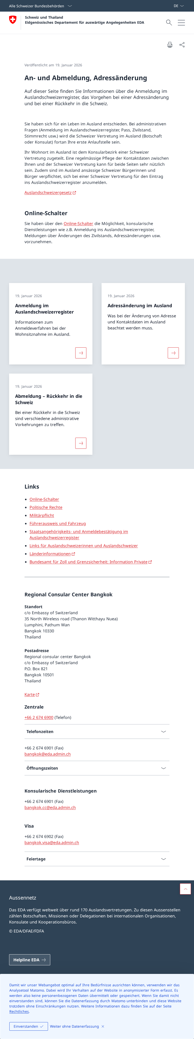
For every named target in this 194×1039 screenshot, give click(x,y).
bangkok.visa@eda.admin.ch (52, 842)
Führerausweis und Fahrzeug (58, 523)
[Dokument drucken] (170, 44)
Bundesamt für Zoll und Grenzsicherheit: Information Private (89, 562)
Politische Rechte (46, 507)
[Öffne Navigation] (181, 23)
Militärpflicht (42, 515)
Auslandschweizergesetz (48, 192)
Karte (30, 694)
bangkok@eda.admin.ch (48, 754)
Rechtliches (19, 1011)
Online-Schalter (78, 223)
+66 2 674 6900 (39, 717)
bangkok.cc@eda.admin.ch (50, 807)
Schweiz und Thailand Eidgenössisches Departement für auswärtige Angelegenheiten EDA (84, 19)
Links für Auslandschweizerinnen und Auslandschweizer (84, 545)
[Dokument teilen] (182, 44)
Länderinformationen (50, 553)
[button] (185, 888)
